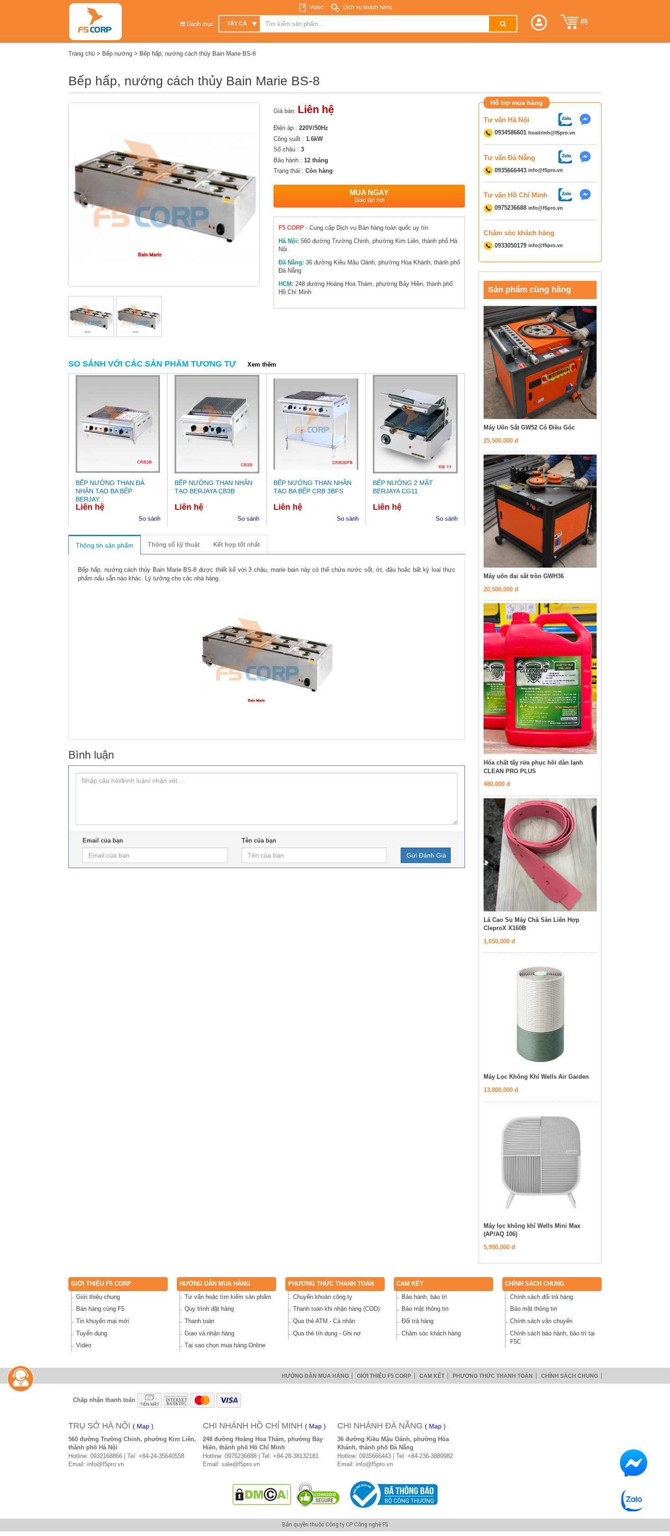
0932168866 (106, 1456)
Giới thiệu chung (98, 1296)
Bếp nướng (117, 53)
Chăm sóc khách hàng (431, 1333)
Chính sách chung (534, 1283)
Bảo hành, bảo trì (424, 1296)
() (583, 21)
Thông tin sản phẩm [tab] (105, 545)
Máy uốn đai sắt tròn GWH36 (524, 576)
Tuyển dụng (91, 1333)
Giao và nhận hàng (209, 1333)
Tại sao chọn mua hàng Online (225, 1345)
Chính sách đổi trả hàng (541, 1296)
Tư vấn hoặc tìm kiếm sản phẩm (228, 1296)
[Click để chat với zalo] (567, 118)
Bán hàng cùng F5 (100, 1308)
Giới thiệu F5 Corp (101, 1283)
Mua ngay (369, 196)
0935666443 (375, 1456)
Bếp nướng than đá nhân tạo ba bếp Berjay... (110, 491)
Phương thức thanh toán (331, 1283)
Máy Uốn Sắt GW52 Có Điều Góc (529, 427)
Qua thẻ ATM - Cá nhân (324, 1321)
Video (316, 7)
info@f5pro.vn (545, 170)
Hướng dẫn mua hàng (215, 1283)
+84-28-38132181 (296, 1456)
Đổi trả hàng (417, 1321)
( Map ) (143, 1426)
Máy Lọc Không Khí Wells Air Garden (536, 1076)
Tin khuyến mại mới (102, 1321)
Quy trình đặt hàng (209, 1308)
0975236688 (241, 1456)
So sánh (149, 518)
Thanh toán (199, 1321)
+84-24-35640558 (161, 1456)
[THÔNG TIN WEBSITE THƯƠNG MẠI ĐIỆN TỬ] (392, 1494)
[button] (539, 22)
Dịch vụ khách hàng (367, 7)
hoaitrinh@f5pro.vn (551, 132)
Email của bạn (102, 840)
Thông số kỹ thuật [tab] (174, 544)
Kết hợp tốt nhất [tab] (236, 544)
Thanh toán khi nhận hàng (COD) (336, 1308)
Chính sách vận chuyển (541, 1321)
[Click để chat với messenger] (587, 118)
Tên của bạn (259, 840)
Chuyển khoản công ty (322, 1296)
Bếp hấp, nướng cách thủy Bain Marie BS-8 (197, 53)
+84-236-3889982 (430, 1456)
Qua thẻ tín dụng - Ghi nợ (327, 1333)
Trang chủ (81, 53)
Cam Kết (410, 1283)
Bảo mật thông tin (425, 1308)
